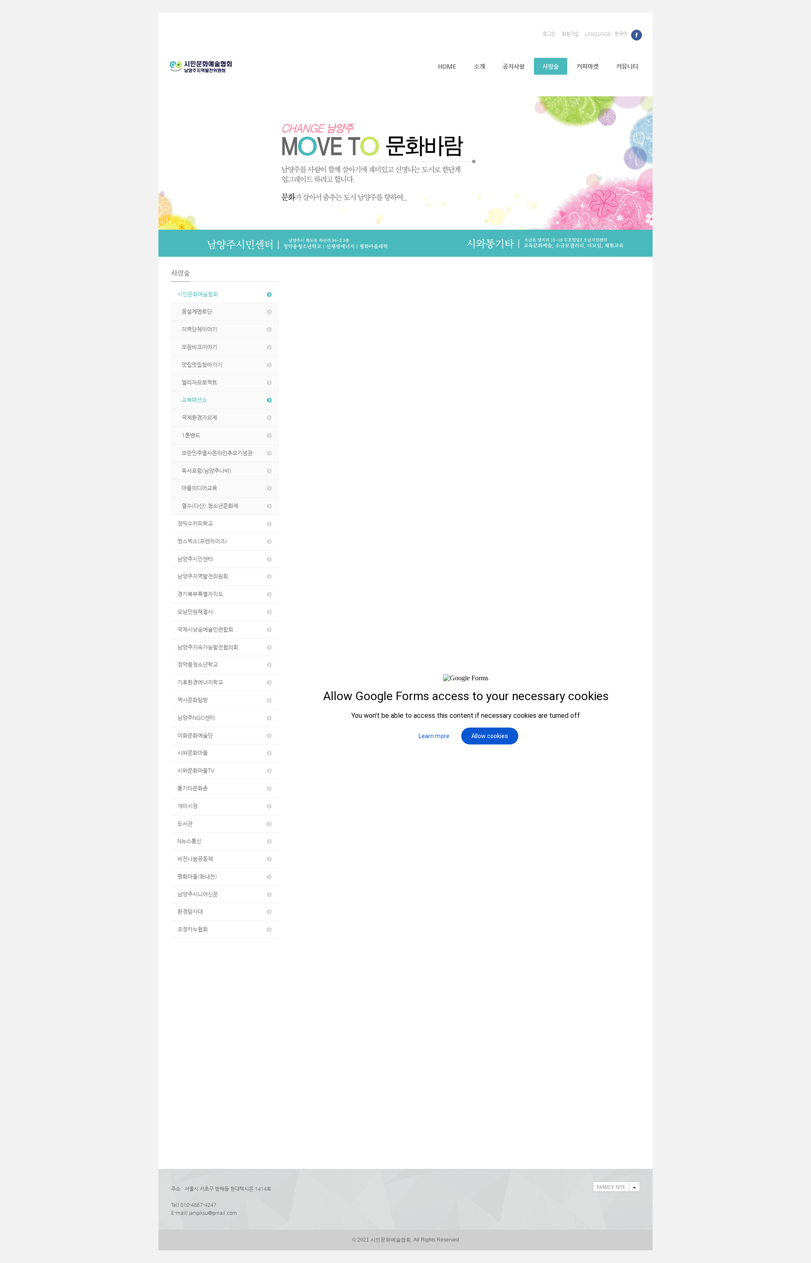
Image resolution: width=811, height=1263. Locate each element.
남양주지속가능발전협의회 (207, 647)
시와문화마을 (192, 753)
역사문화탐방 (192, 700)
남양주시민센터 (195, 559)
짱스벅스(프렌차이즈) (202, 541)
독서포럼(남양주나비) (206, 470)
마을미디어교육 (199, 488)
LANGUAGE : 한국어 (606, 34)
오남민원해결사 (195, 611)
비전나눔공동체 (195, 859)
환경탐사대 (190, 911)
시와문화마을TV (196, 770)
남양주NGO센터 (196, 717)
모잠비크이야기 (199, 347)
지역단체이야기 (199, 329)
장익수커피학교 (195, 523)
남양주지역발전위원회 (202, 576)
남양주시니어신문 (197, 894)
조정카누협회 (192, 929)
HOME (447, 66)
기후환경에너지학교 (200, 682)
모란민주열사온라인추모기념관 (217, 453)
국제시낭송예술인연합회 (205, 629)
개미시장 (187, 806)
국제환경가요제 (199, 417)
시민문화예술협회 (197, 294)
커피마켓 (588, 66)
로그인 (549, 34)
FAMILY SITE (611, 1187)
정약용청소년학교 (197, 664)
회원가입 (570, 34)
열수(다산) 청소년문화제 (210, 505)
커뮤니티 (627, 66)
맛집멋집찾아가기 (202, 364)
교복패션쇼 (194, 400)
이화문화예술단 (195, 735)
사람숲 (550, 66)
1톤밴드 (191, 435)
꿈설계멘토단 (197, 311)
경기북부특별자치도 (200, 594)
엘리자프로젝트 (199, 382)
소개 (479, 66)
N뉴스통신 (189, 841)
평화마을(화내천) (197, 876)
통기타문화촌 (192, 788)
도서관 (185, 823)
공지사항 (514, 66)
